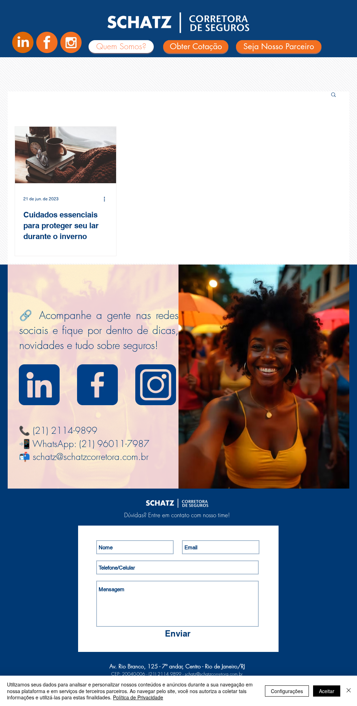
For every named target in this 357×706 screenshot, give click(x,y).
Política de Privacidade (138, 697)
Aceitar (326, 691)
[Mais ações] (106, 199)
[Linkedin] (22, 42)
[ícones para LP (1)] (47, 42)
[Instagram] (71, 42)
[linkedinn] (39, 384)
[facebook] (97, 384)
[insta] (155, 384)
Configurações (287, 691)
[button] (333, 95)
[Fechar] (348, 690)
